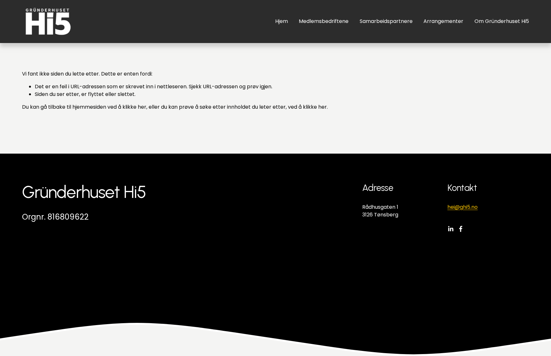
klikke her (134, 107)
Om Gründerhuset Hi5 (501, 21)
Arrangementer (443, 21)
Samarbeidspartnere (386, 21)
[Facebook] (461, 229)
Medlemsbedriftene (324, 21)
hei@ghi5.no (462, 207)
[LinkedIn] (450, 229)
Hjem (281, 21)
